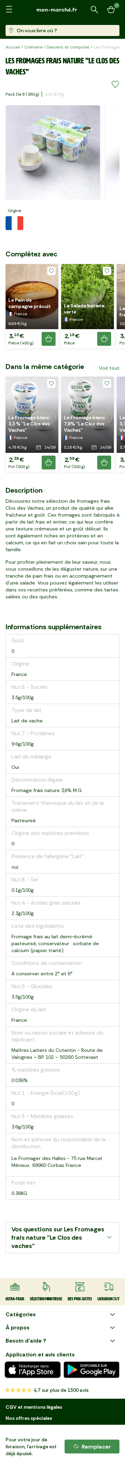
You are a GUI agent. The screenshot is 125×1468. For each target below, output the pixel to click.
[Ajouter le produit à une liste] (115, 84)
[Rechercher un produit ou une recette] (94, 9)
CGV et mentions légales (34, 1407)
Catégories (21, 1314)
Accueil (13, 47)
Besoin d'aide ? (26, 1340)
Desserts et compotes (68, 47)
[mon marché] (62, 9)
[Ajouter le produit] (49, 339)
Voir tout (109, 368)
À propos (18, 1327)
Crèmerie (33, 47)
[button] (32, 306)
